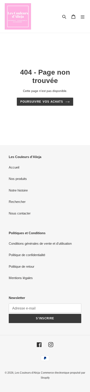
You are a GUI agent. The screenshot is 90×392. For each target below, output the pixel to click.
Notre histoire (18, 190)
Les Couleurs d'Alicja (27, 372)
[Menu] (82, 16)
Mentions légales (21, 278)
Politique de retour (21, 266)
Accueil (14, 167)
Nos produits (18, 179)
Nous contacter (20, 213)
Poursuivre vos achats (41, 101)
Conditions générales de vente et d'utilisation (40, 243)
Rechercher (17, 202)
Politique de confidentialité (27, 255)
